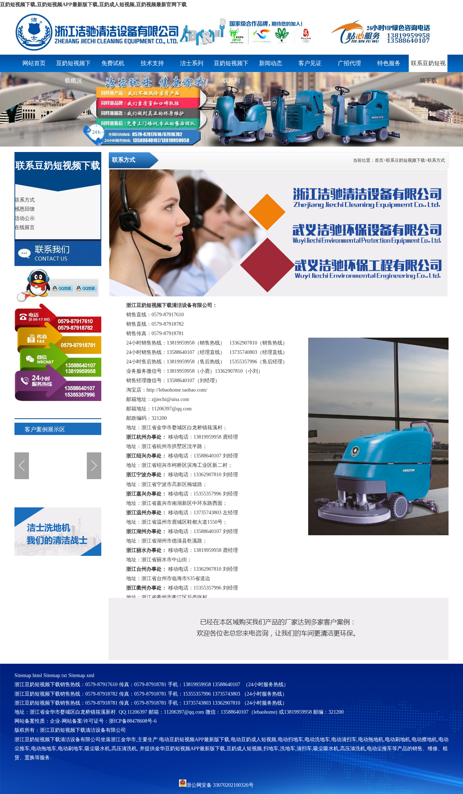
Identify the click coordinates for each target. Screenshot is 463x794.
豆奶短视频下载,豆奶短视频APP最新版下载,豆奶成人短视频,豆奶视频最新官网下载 (93, 4)
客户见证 (310, 63)
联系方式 (436, 160)
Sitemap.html (28, 675)
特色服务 (388, 63)
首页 (379, 160)
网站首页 (34, 63)
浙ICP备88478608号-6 (133, 721)
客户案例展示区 (45, 429)
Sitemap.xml (81, 675)
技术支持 (152, 63)
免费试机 (112, 63)
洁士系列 (191, 63)
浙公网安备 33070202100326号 (220, 784)
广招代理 (349, 63)
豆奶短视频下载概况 (73, 66)
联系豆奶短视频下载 (428, 66)
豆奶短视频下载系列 (231, 66)
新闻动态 (270, 63)
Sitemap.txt (55, 675)
